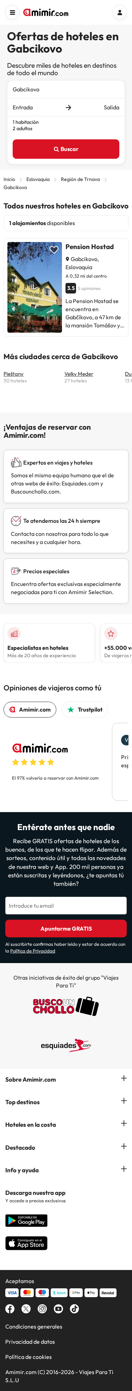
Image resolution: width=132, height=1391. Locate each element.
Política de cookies (28, 1356)
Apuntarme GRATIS (66, 928)
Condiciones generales (33, 1326)
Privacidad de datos (30, 1341)
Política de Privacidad (32, 951)
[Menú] (12, 12)
